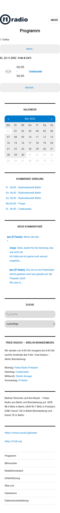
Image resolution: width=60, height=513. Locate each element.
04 (37, 131)
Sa (44, 125)
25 (37, 148)
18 (37, 143)
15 (15, 143)
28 (8, 154)
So (51, 125)
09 (22, 137)
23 (22, 148)
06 (51, 131)
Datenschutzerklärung (16, 500)
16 (22, 143)
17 (30, 143)
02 (22, 131)
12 (44, 137)
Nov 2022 (30, 118)
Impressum (11, 493)
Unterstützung (12, 478)
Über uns (9, 485)
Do (30, 125)
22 (15, 148)
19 (44, 143)
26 (44, 148)
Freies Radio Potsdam (26, 367)
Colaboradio (22, 371)
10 (30, 137)
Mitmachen (11, 463)
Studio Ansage (24, 376)
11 (37, 137)
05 (44, 131)
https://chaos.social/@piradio (21, 432)
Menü (54, 20)
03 (30, 131)
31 (8, 131)
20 (51, 143)
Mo (8, 125)
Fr (37, 125)
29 (15, 154)
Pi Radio (23, 380)
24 (30, 148)
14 (8, 143)
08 (15, 137)
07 (8, 137)
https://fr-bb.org (13, 441)
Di (15, 125)
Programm (10, 455)
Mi (22, 125)
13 (51, 137)
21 (8, 148)
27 (51, 148)
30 (22, 154)
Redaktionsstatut (14, 470)
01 (15, 131)
